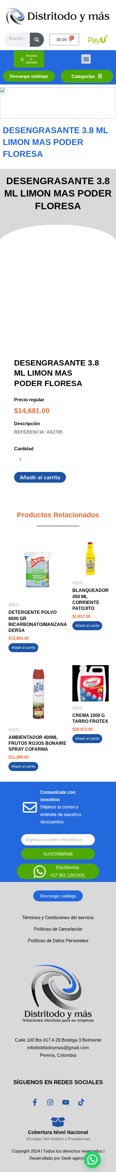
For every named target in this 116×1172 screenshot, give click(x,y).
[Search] (37, 40)
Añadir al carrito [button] (23, 648)
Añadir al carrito (40, 477)
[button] (86, 59)
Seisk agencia (74, 1158)
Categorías (83, 76)
